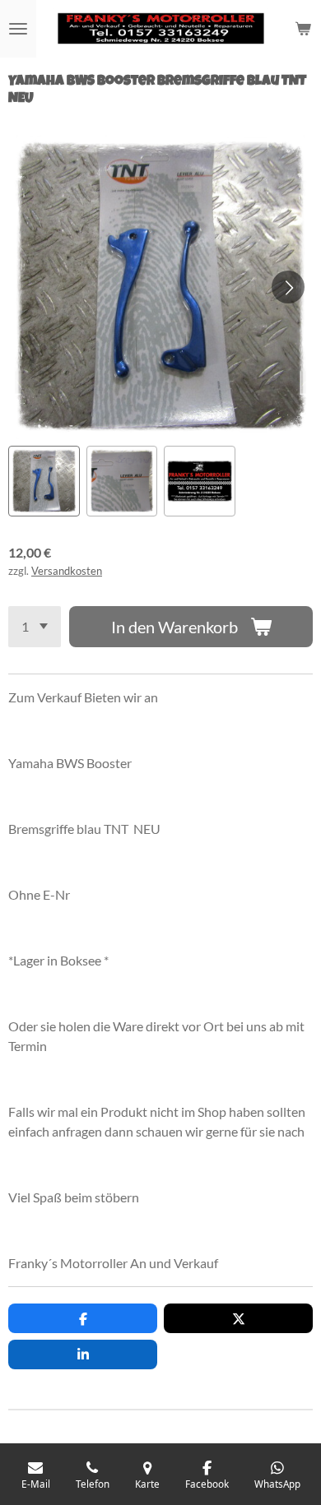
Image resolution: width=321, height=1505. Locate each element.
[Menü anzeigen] (18, 29)
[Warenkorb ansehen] (303, 29)
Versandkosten (66, 570)
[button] (44, 481)
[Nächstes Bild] (288, 287)
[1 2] (34, 626)
